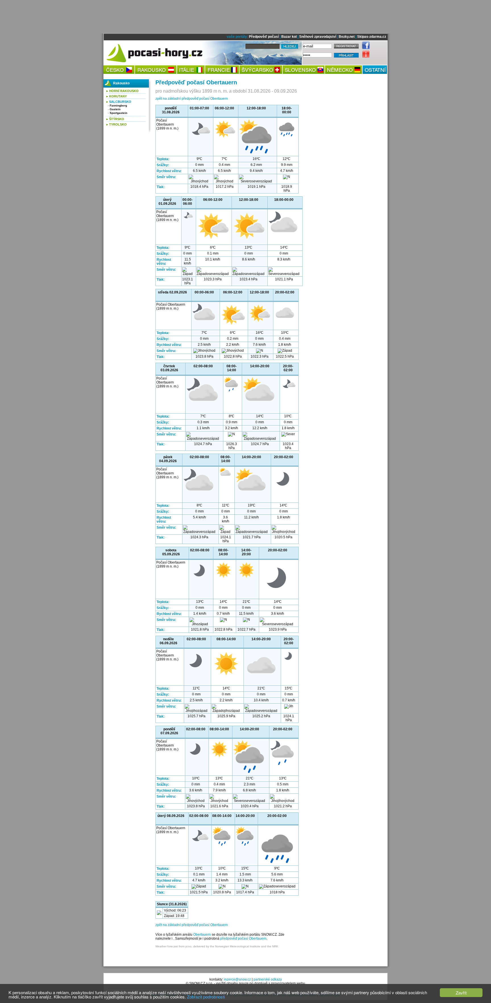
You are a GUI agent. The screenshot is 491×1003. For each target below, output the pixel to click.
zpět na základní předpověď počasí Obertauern (191, 99)
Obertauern (202, 935)
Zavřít (461, 993)
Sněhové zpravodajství (317, 37)
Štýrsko (116, 119)
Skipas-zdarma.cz (371, 37)
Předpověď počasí (264, 37)
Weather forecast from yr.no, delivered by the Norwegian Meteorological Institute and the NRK (216, 946)
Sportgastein (118, 112)
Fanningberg (118, 105)
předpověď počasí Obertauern (243, 939)
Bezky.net (347, 37)
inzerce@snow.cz (237, 979)
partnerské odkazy (267, 979)
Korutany (118, 96)
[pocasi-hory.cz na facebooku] (364, 48)
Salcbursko (120, 101)
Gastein (115, 109)
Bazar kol (289, 37)
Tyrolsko (118, 124)
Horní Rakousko (124, 91)
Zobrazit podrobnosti (206, 997)
